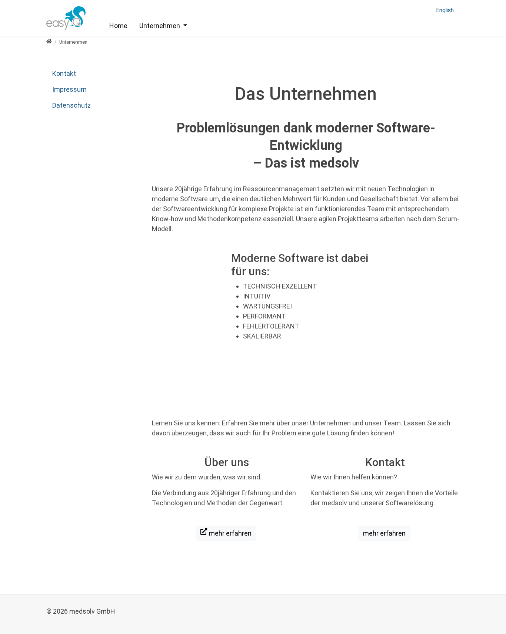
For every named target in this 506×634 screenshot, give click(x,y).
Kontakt (64, 73)
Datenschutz (71, 105)
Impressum (69, 89)
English (445, 10)
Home (118, 26)
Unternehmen (160, 26)
